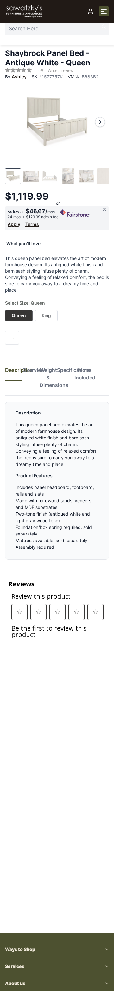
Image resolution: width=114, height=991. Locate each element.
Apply (14, 224)
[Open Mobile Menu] (104, 11)
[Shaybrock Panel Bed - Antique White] (57, 122)
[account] (90, 11)
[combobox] (57, 28)
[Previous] (14, 122)
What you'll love (23, 243)
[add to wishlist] (12, 338)
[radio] (19, 315)
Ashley (19, 76)
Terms (32, 224)
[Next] (100, 122)
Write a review (60, 71)
